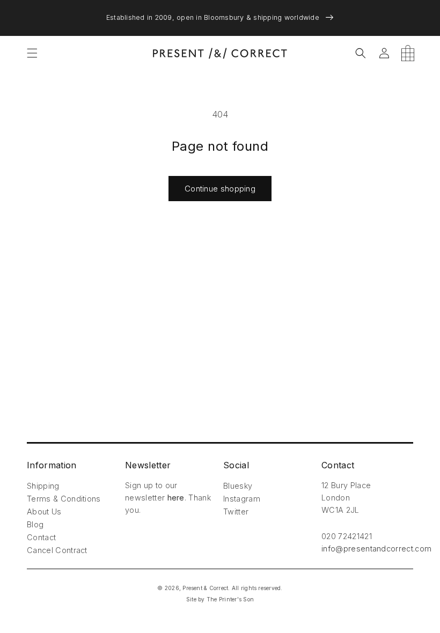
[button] (32, 53)
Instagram (241, 498)
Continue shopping (220, 188)
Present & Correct (205, 588)
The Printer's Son (230, 599)
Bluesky (237, 485)
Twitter (235, 511)
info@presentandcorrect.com (376, 548)
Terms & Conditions (64, 498)
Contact (41, 537)
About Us (44, 511)
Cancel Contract (57, 550)
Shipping (43, 485)
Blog (35, 524)
